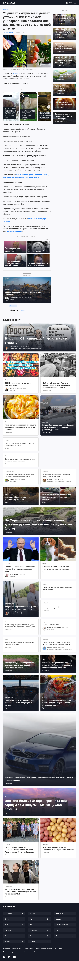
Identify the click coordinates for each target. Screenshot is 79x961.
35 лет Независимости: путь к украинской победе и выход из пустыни (56, 475)
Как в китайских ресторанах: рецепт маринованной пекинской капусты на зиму (20, 427)
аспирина (16, 73)
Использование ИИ (29, 952)
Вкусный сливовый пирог (50, 625)
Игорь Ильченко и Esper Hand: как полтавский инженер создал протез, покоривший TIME (20, 891)
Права (60, 948)
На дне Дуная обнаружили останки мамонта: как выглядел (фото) (19, 643)
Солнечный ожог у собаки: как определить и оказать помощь (55, 568)
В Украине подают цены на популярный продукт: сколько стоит (58, 848)
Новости (22, 310)
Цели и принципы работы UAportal (46, 948)
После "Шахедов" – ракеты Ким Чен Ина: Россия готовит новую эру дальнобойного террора (56, 644)
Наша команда (29, 948)
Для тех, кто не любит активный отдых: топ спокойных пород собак (19, 444)
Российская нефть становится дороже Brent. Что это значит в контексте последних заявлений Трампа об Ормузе (19, 476)
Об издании (6, 948)
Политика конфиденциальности (12, 952)
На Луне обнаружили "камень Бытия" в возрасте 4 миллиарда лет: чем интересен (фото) (56, 385)
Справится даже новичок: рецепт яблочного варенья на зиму (57, 588)
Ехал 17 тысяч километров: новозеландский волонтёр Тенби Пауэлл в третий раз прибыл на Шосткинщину (19, 849)
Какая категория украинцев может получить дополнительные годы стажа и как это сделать (20, 625)
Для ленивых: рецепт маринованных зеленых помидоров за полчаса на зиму (20, 460)
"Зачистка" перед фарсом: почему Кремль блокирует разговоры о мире (20, 569)
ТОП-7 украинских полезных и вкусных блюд (18, 384)
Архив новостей (17, 948)
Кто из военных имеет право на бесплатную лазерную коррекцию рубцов (57, 607)
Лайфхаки (6, 9)
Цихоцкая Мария (8, 32)
